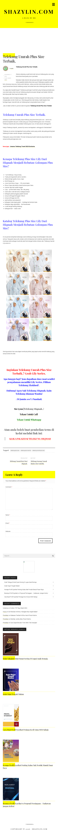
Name (8, 515)
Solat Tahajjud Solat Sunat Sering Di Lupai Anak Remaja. (20, 582)
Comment (9, 487)
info (5, 79)
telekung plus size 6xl (26, 450)
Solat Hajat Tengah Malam (12, 586)
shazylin (11, 68)
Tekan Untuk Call (29, 414)
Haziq (4, 611)
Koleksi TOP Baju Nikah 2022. (18, 608)
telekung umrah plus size (38, 450)
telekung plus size (15, 450)
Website (8, 531)
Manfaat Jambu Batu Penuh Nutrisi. (20, 619)
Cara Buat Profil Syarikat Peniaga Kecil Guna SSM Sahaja (20, 597)
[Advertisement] (29, 39)
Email (8, 523)
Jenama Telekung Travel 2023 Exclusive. (22, 146)
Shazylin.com (29, 11)
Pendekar (5, 615)
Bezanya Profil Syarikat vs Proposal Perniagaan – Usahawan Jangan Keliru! (26, 593)
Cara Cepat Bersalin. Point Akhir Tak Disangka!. (23, 622)
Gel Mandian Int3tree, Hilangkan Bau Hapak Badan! (22, 611)
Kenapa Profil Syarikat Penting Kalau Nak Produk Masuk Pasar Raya (24, 589)
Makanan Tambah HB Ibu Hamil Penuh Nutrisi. (23, 615)
